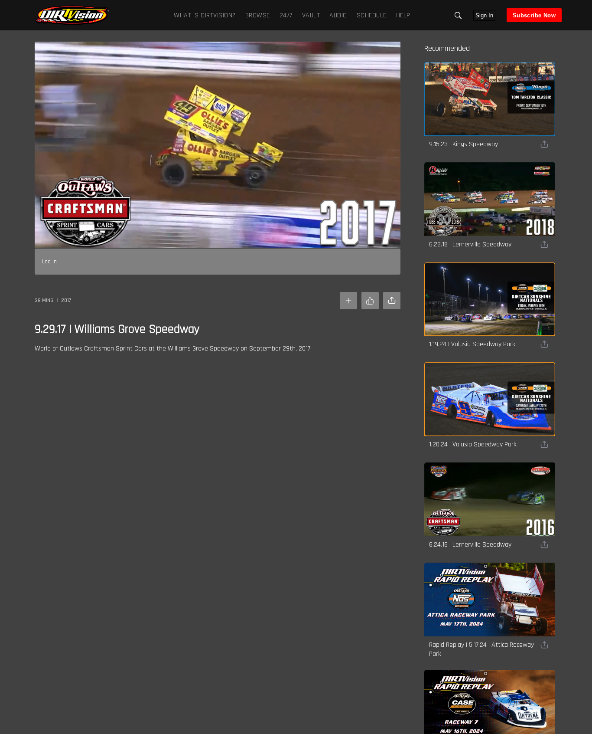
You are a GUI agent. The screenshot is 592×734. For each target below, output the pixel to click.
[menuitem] (256, 14)
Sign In (484, 15)
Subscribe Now (534, 15)
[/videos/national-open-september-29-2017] (72, 24)
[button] (458, 15)
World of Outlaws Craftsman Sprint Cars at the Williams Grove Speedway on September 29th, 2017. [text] (173, 348)
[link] (72, 15)
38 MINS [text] (44, 300)
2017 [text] (66, 300)
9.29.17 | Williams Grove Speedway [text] (117, 329)
